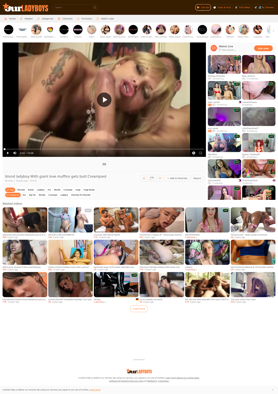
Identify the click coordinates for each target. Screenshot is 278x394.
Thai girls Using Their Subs (243, 299)
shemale (21, 189)
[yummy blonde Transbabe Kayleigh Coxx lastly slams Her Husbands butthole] (70, 287)
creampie (68, 189)
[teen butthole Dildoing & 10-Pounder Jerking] (253, 255)
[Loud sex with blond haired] (116, 223)
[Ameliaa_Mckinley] (224, 67)
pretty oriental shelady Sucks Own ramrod (68, 267)
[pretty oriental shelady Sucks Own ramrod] (70, 255)
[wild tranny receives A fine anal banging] (25, 255)
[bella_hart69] (224, 93)
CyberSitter (163, 381)
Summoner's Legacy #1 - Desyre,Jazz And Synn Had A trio (161, 235)
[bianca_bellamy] (258, 198)
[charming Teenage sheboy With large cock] (161, 255)
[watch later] (6, 211)
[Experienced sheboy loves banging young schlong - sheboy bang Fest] (25, 287)
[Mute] (15, 153)
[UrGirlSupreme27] (258, 119)
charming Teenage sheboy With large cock (159, 267)
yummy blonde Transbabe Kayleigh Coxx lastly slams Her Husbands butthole (70, 299)
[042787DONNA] (207, 223)
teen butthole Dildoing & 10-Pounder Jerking (252, 267)
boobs (31, 189)
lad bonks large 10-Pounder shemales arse (114, 267)
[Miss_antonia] (258, 67)
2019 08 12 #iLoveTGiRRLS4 (61, 235)
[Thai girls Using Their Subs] (253, 287)
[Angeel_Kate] (224, 198)
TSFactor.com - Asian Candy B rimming (249, 235)
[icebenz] (207, 255)
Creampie (52, 195)
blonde (57, 189)
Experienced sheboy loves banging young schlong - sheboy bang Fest (25, 299)
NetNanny (152, 381)
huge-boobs (89, 189)
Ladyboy (64, 195)
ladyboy (40, 189)
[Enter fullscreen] (201, 153)
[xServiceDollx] (224, 171)
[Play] (104, 100)
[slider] (104, 149)
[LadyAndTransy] (258, 93)
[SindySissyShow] (258, 171)
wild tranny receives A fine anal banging (22, 267)
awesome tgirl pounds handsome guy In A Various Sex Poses (25, 235)
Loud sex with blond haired (107, 235)
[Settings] (193, 153)
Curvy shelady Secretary (150, 299)
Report (197, 178)
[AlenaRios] (224, 145)
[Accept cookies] (272, 390)
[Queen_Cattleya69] (258, 145)
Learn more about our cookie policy (182, 377)
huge (78, 189)
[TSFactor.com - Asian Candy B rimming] (253, 223)
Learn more (95, 389)
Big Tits (32, 195)
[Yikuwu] (116, 287)
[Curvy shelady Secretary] (161, 287)
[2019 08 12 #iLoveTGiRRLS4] (70, 223)
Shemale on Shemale (80, 195)
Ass (24, 195)
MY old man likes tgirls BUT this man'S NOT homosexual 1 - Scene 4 (207, 299)
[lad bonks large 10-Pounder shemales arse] (116, 255)
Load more (139, 308)
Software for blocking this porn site (126, 381)
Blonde (42, 195)
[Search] (94, 7)
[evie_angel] (224, 119)
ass (49, 189)
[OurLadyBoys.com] (25, 7)
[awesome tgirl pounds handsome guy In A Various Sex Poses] (25, 223)
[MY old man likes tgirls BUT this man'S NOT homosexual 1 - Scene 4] (207, 287)
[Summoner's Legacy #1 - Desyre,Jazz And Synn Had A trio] (161, 223)
